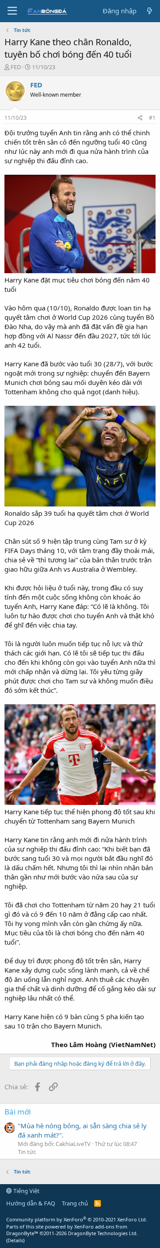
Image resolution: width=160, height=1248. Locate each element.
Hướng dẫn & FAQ (30, 1203)
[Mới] (149, 11)
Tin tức (27, 1152)
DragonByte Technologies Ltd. (103, 1233)
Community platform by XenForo (76, 1219)
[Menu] (12, 11)
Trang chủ (75, 1203)
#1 (152, 118)
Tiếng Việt (26, 1191)
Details (15, 1240)
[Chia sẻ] (140, 118)
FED (16, 67)
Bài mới (17, 1112)
